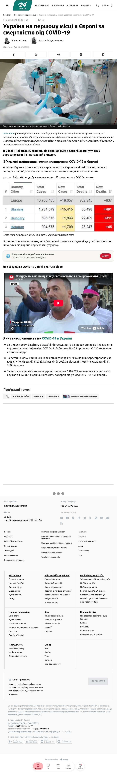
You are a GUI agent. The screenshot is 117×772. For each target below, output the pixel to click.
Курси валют (15, 619)
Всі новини (15, 575)
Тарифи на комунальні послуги (23, 627)
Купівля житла (15, 652)
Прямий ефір (15, 587)
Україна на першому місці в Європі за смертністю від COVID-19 (66, 15)
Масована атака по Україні (57, 595)
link (61, 517)
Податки (13, 631)
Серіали (48, 631)
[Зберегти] (103, 54)
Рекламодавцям (11, 555)
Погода (12, 598)
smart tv (47, 741)
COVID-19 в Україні (57, 338)
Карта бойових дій (53, 583)
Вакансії (82, 537)
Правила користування (14, 560)
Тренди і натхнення (18, 656)
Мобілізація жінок (88, 587)
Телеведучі (9, 551)
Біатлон (48, 660)
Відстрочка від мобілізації (92, 595)
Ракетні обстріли (52, 579)
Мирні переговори (53, 587)
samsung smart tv (64, 741)
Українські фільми (53, 619)
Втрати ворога (51, 602)
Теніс (47, 656)
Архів (80, 546)
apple (31, 741)
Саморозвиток (87, 630)
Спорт (48, 644)
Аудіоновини (15, 595)
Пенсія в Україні (16, 635)
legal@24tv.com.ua (41, 729)
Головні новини (16, 579)
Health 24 (7, 15)
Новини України (16, 583)
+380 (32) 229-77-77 (24, 726)
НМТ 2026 (84, 627)
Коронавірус (42, 5)
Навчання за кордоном (91, 634)
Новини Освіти (88, 612)
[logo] (22, 5)
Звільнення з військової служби (95, 579)
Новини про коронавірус (25, 15)
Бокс (47, 648)
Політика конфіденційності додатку (57, 543)
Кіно (47, 612)
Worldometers (21, 47)
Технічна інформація (50, 557)
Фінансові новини (17, 623)
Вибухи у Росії (51, 598)
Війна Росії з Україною (57, 575)
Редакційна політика (13, 541)
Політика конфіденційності (53, 532)
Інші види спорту (52, 664)
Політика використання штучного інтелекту (56, 537)
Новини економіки (19, 612)
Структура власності (87, 541)
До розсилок (98, 681)
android (15, 741)
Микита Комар (19, 41)
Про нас (7, 532)
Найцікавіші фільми (54, 616)
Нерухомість (16, 644)
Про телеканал (10, 546)
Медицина (72, 5)
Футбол (48, 652)
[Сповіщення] (112, 5)
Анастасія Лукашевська (51, 41)
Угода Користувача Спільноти (54, 548)
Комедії (48, 627)
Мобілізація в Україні (92, 575)
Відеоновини (15, 591)
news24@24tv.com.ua (15, 506)
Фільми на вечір (52, 623)
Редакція (8, 537)
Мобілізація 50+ (87, 583)
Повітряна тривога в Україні (58, 591)
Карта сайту (83, 551)
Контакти (82, 532)
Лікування (58, 5)
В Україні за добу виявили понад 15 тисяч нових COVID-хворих (53, 177)
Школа (83, 623)
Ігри (80, 555)
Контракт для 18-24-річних (92, 591)
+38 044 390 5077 (69, 506)
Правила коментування (51, 553)
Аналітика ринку (16, 648)
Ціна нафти (14, 616)
